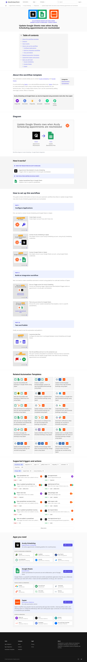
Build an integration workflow (32, 50)
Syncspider (39, 104)
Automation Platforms (28, 602)
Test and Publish (28, 52)
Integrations (36, 5)
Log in (80, 2)
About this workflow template (30, 39)
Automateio (25, 104)
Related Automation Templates (30, 55)
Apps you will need (27, 60)
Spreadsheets (65, 83)
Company (42, 2)
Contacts (20, 646)
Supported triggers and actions (30, 57)
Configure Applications (30, 48)
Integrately (32, 104)
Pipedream (47, 104)
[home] (6, 5)
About (19, 644)
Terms (32, 646)
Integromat (17, 104)
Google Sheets (28, 64)
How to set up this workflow (30, 46)
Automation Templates (9, 649)
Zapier (25, 66)
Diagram (24, 41)
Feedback (20, 649)
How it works (25, 44)
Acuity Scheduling (27, 5)
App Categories (8, 644)
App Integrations (8, 646)
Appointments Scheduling (15, 5)
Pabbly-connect (55, 104)
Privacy (32, 644)
